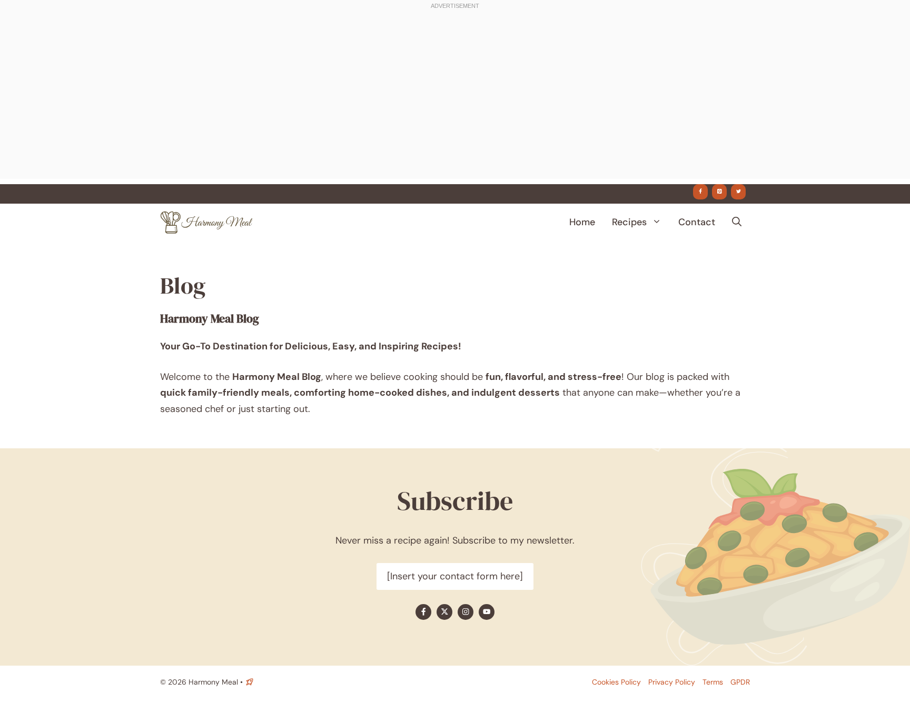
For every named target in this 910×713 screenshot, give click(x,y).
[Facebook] (700, 191)
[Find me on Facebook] (423, 612)
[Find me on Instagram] (465, 612)
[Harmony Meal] (206, 222)
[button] (737, 222)
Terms (713, 682)
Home (582, 222)
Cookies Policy (616, 682)
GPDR (740, 682)
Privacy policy (671, 682)
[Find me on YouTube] (486, 612)
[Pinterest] (719, 191)
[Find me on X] (444, 612)
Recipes (629, 222)
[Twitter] (738, 191)
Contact (696, 222)
